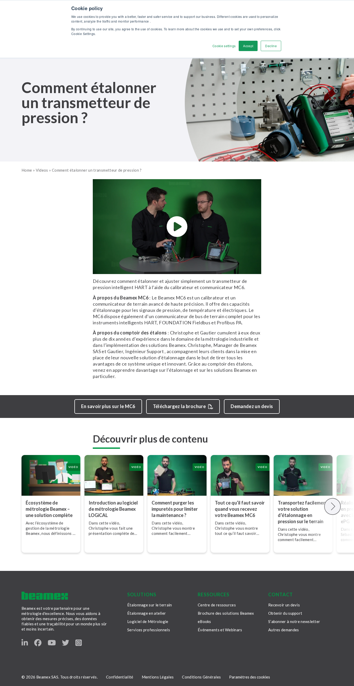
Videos (42, 170)
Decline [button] (271, 46)
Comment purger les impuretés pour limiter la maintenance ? (175, 509)
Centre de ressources (217, 605)
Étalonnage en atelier (146, 613)
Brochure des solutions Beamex (226, 613)
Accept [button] (248, 46)
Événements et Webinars (220, 629)
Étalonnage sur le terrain (149, 605)
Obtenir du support (285, 613)
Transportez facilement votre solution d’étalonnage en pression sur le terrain (303, 512)
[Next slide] (332, 506)
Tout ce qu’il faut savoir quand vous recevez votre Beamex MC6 (240, 509)
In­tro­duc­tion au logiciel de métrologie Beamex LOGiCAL (113, 509)
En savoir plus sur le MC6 (108, 406)
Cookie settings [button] (224, 46)
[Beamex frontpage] (45, 596)
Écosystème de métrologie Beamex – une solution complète (49, 509)
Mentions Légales (158, 677)
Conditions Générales (201, 677)
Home (27, 170)
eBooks (204, 621)
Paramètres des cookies (249, 677)
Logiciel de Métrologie (147, 621)
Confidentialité (119, 677)
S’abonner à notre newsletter (294, 621)
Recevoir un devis (284, 605)
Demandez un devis (252, 406)
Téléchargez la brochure (179, 406)
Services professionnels (148, 629)
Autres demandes (283, 629)
